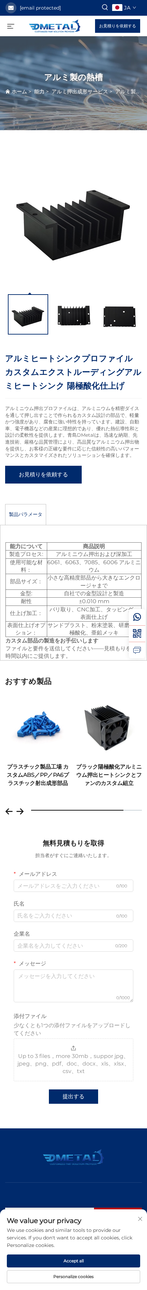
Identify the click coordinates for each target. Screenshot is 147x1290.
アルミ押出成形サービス (80, 91)
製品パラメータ (25, 514)
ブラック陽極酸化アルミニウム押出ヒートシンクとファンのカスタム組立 (109, 774)
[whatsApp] (137, 617)
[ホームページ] (54, 25)
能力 (39, 91)
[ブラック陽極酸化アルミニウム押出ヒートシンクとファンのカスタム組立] (109, 724)
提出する (73, 1096)
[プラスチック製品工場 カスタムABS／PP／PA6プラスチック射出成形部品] (38, 724)
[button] (9, 810)
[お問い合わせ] (137, 650)
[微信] (137, 633)
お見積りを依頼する (117, 25)
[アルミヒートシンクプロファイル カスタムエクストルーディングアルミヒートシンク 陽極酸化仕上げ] (73, 217)
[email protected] (40, 8)
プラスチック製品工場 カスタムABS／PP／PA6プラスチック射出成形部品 (38, 774)
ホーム (19, 91)
